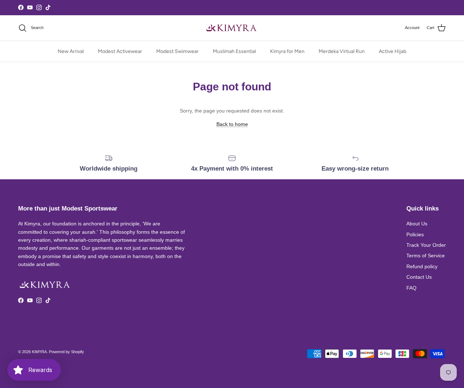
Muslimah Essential (234, 51)
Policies (415, 234)
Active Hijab (392, 51)
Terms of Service (425, 255)
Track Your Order (426, 245)
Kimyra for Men (287, 51)
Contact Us (419, 277)
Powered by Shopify (66, 352)
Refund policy (422, 266)
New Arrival (71, 51)
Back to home (232, 124)
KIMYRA (39, 352)
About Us (416, 223)
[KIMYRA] (232, 28)
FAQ (411, 288)
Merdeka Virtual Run (342, 51)
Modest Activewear (120, 51)
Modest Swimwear (177, 51)
